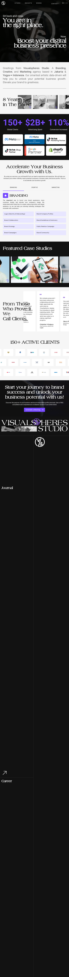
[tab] (13, 187)
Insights (28, 3)
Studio (17, 3)
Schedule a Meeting (33, 410)
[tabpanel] (34, 214)
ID (67, 3)
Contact (55, 3)
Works (39, 3)
